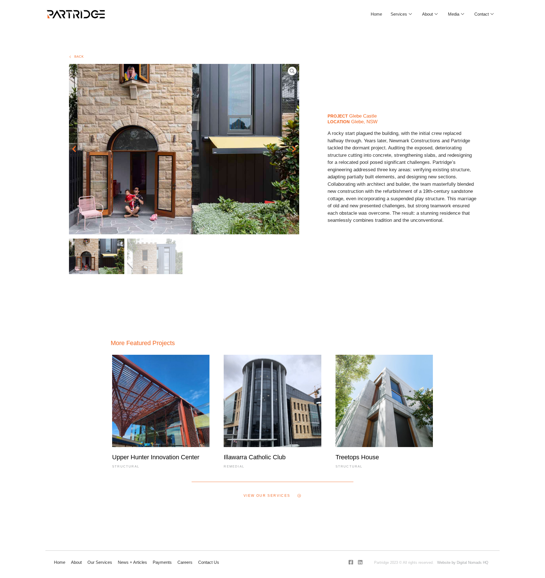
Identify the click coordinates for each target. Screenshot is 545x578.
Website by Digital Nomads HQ (462, 562)
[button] (74, 149)
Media (453, 14)
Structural (125, 466)
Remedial (234, 466)
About (427, 14)
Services (399, 14)
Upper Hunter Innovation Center (155, 457)
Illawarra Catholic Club (255, 457)
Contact (481, 14)
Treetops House (357, 457)
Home (376, 14)
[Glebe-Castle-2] (184, 149)
